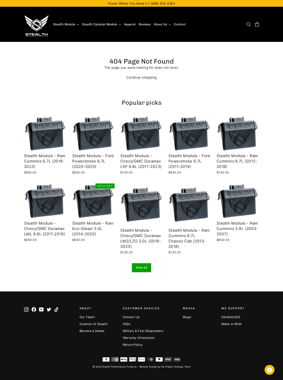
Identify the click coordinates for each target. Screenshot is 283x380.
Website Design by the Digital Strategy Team (164, 366)
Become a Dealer (92, 331)
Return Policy (133, 345)
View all (141, 267)
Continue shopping (141, 77)
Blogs (187, 317)
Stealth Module (64, 24)
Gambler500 (230, 317)
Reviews (145, 24)
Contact (180, 24)
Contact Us (131, 317)
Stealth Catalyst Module (100, 24)
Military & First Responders (143, 331)
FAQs (127, 324)
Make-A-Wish (231, 324)
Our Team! (87, 317)
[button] (270, 370)
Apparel (130, 24)
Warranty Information (139, 338)
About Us (161, 24)
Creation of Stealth (94, 324)
